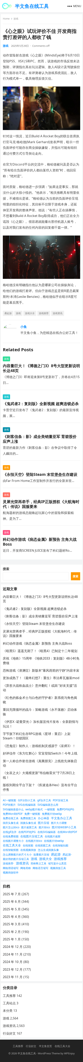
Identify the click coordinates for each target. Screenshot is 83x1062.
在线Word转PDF (67, 832)
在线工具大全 (12, 845)
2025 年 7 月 (12, 894)
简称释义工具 (38, 863)
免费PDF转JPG (65, 809)
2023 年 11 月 (13, 977)
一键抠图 (50, 809)
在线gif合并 (10, 832)
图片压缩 (43, 823)
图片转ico (44, 827)
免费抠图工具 (28, 818)
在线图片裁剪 (52, 836)
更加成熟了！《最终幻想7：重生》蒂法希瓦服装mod (41, 678)
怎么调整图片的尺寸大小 (17, 854)
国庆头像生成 (11, 823)
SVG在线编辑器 (27, 805)
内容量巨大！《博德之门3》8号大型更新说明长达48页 (41, 368)
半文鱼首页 (45, 1046)
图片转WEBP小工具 (64, 827)
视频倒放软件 (11, 872)
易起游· (67, 854)
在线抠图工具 (43, 845)
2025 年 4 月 (12, 916)
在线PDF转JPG (27, 832)
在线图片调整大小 (13, 841)
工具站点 (9, 1003)
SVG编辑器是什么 (13, 809)
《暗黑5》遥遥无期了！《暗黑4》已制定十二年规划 (40, 651)
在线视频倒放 (28, 850)
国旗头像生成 (28, 823)
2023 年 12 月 (13, 969)
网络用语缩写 (11, 868)
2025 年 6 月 (12, 901)
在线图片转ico (34, 841)
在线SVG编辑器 (46, 832)
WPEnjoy (69, 1053)
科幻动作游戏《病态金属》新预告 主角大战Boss (40, 542)
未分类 (7, 1010)
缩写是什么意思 (57, 863)
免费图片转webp (52, 814)
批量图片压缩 (41, 854)
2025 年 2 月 (12, 932)
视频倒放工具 (58, 868)
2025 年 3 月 (12, 924)
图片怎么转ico (11, 827)
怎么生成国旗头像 (48, 850)
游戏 (15, 18)
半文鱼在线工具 (32, 6)
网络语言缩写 (40, 868)
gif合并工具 (44, 800)
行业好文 (9, 1033)
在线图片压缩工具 (31, 836)
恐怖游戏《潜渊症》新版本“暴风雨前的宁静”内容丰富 (41, 670)
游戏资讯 (57, 313)
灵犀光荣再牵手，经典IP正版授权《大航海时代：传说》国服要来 (41, 504)
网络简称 (25, 868)
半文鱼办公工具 (61, 818)
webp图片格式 (34, 809)
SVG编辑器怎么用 (47, 805)
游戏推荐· (8, 863)
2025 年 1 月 (12, 939)
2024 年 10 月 (13, 962)
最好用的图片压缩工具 (16, 859)
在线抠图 (28, 845)
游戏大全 (30, 313)
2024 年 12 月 (13, 946)
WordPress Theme (49, 1053)
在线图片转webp (54, 841)
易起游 (8, 313)
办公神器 (43, 818)
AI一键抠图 (9, 800)
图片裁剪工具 (29, 827)
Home (6, 18)
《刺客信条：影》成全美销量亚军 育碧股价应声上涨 (40, 439)
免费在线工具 (11, 818)
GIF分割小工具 (26, 800)
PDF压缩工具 (60, 800)
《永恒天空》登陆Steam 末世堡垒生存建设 (40, 474)
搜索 (6, 569)
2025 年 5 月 (12, 909)
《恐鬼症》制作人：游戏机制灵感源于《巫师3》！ (39, 746)
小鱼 (23, 326)
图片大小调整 (59, 823)
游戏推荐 (44, 313)
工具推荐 (9, 995)
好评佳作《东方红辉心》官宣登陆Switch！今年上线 (40, 753)
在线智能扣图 (60, 845)
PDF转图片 (9, 805)
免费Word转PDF (13, 814)
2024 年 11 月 (13, 954)
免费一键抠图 (32, 814)
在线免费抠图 (11, 836)
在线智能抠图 (11, 850)
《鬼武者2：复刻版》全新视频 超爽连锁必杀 (41, 403)
